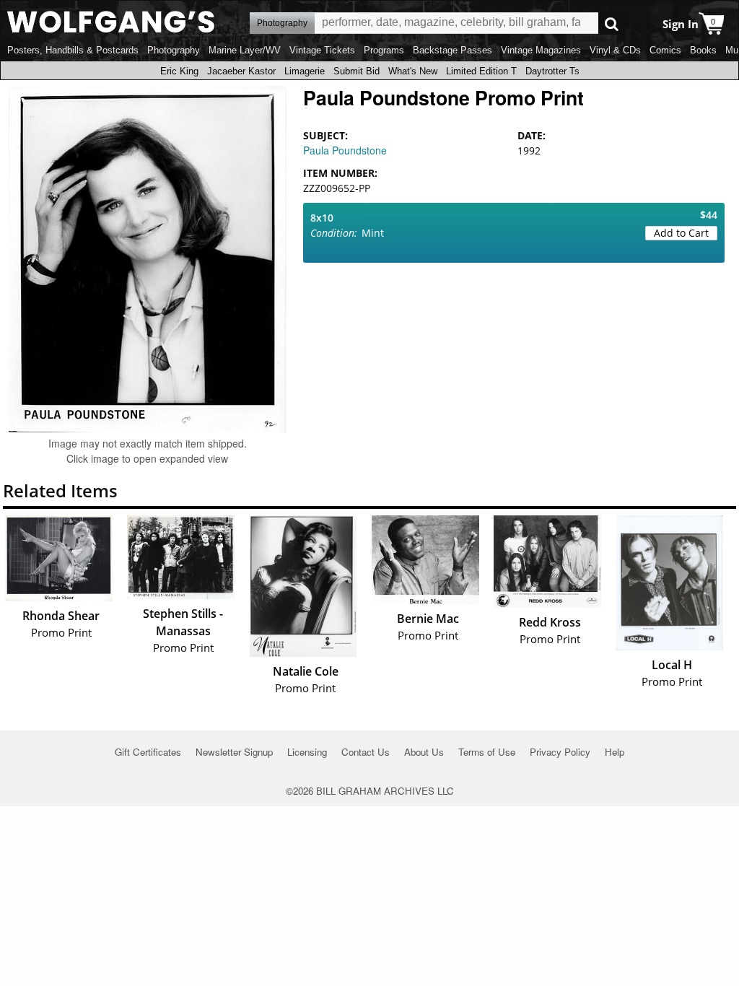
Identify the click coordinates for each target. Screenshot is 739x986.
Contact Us (365, 752)
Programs (384, 50)
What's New (412, 71)
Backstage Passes (452, 50)
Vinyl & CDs (615, 50)
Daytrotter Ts (552, 71)
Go (611, 23)
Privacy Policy (560, 752)
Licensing (307, 752)
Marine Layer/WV (245, 50)
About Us (424, 752)
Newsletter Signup (234, 752)
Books (703, 50)
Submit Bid (356, 71)
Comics (665, 50)
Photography (173, 50)
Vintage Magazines (541, 50)
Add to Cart (681, 233)
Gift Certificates (148, 752)
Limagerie (304, 71)
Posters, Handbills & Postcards (73, 50)
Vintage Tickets (322, 50)
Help (614, 752)
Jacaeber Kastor (241, 71)
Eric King (179, 71)
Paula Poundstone (345, 150)
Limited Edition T (481, 71)
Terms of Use (486, 752)
